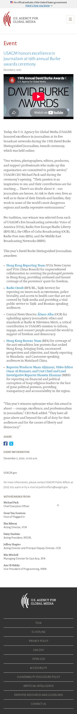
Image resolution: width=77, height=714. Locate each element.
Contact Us (38, 703)
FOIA (38, 623)
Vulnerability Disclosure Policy (38, 677)
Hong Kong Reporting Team (25, 265)
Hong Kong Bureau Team (23, 341)
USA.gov (38, 650)
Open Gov (38, 659)
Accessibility (38, 668)
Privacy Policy (38, 641)
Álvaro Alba (45, 314)
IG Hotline (38, 632)
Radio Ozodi (14, 288)
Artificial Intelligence (38, 685)
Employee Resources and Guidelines (38, 694)
